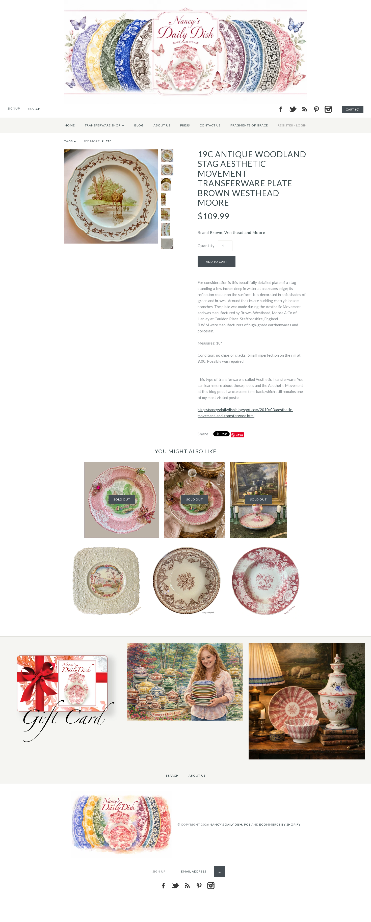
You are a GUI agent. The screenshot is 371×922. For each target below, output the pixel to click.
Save (239, 435)
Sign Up (159, 871)
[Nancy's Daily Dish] (185, 3)
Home (70, 125)
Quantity (206, 245)
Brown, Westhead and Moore (237, 232)
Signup (14, 108)
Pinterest (316, 109)
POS (247, 824)
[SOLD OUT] (122, 465)
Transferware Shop (104, 125)
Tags (70, 141)
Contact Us (210, 125)
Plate (107, 141)
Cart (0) (353, 109)
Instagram (328, 109)
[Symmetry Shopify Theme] (63, 745)
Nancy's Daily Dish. (226, 824)
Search (172, 775)
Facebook (280, 109)
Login (301, 125)
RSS (304, 109)
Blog (139, 125)
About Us (161, 125)
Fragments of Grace (249, 125)
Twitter (292, 109)
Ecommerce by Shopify (280, 824)
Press (185, 125)
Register (285, 125)
